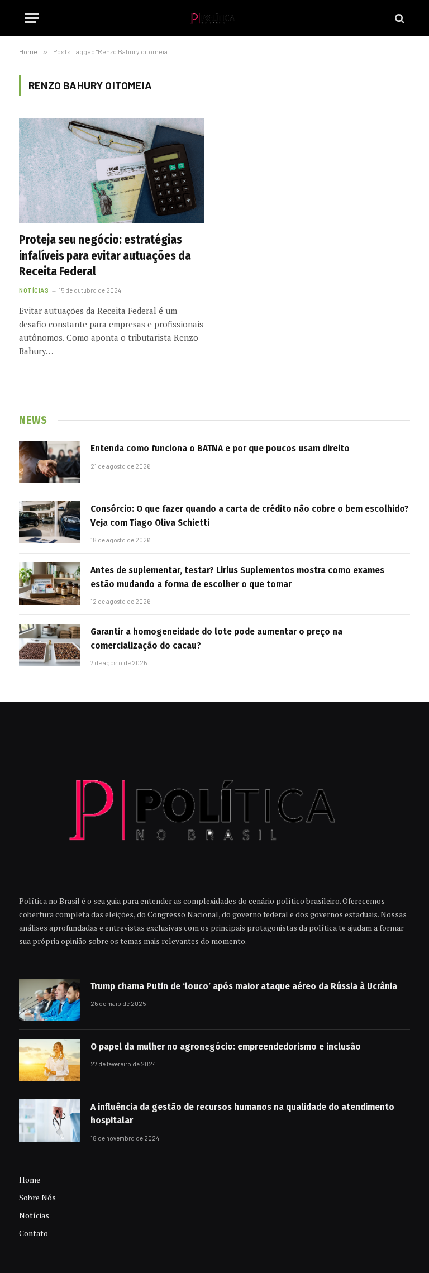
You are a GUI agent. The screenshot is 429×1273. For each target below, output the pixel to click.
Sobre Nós (37, 1197)
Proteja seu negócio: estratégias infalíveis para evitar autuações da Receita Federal (105, 255)
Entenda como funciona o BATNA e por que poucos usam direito (220, 448)
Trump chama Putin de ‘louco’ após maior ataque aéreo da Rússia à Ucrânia (243, 986)
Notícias (34, 290)
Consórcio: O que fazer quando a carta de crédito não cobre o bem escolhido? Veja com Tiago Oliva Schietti (249, 515)
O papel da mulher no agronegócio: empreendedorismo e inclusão (225, 1046)
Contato (33, 1233)
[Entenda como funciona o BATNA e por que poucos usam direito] (49, 462)
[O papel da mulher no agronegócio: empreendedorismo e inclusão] (49, 1060)
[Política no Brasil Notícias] (214, 18)
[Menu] (32, 18)
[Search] (398, 18)
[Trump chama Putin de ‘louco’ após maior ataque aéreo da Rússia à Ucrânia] (49, 1000)
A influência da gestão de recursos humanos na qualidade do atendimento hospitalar (242, 1113)
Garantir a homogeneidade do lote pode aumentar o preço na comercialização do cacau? (216, 638)
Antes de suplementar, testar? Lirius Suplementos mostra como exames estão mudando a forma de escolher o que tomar (237, 576)
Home (29, 1179)
